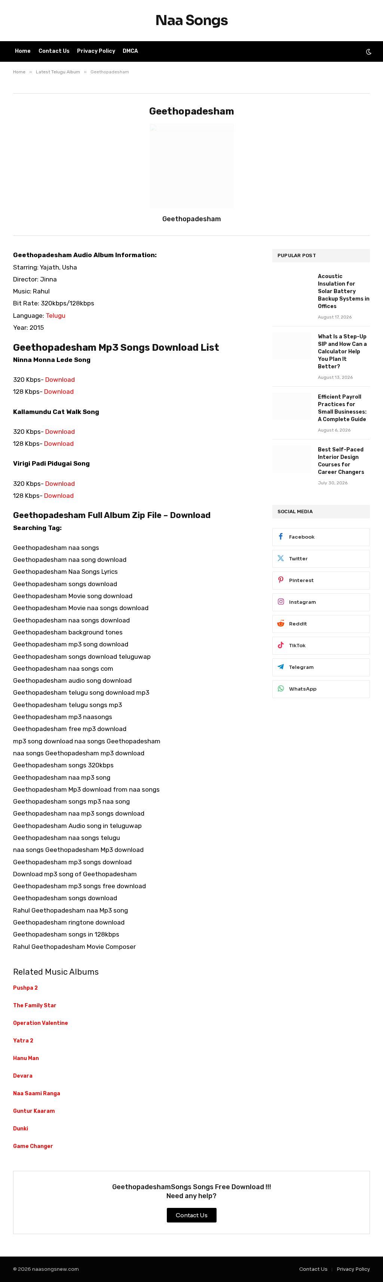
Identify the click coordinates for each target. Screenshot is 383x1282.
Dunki (20, 1129)
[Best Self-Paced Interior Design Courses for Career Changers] (291, 458)
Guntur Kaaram (34, 1111)
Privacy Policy (96, 51)
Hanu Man (26, 1058)
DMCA (130, 51)
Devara (23, 1076)
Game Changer (33, 1146)
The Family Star (34, 1005)
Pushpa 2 (25, 988)
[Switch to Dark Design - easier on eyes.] (368, 52)
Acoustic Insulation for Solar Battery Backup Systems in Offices (344, 291)
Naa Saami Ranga (36, 1093)
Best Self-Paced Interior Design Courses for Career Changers (341, 461)
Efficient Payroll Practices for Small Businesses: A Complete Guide (342, 408)
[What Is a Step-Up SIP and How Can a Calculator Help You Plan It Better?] (291, 345)
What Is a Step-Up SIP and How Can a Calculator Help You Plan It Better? (342, 352)
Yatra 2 (23, 1041)
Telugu (55, 315)
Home (23, 51)
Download (60, 379)
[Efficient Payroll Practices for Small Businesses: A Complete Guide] (291, 406)
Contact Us (54, 51)
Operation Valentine (40, 1023)
